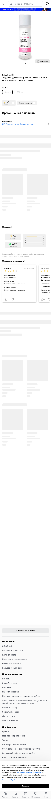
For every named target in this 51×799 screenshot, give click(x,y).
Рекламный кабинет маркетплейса (18, 749)
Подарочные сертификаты (14, 655)
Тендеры (6, 736)
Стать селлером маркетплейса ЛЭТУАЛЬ (21, 744)
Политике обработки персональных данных (19, 780)
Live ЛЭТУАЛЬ (8, 712)
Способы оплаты (10, 679)
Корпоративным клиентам (14, 753)
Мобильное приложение (13, 731)
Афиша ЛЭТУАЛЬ (10, 716)
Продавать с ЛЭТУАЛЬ (12, 646)
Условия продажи (10, 687)
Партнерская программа (14, 740)
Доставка (6, 683)
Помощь (6, 674)
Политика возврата (11, 703)
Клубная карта (9, 650)
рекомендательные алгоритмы (29, 772)
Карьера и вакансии (12, 663)
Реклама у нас (9, 757)
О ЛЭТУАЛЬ (7, 642)
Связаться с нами (10, 707)
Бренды (5, 727)
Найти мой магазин (11, 659)
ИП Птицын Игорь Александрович (18, 124)
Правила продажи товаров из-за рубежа (21, 692)
